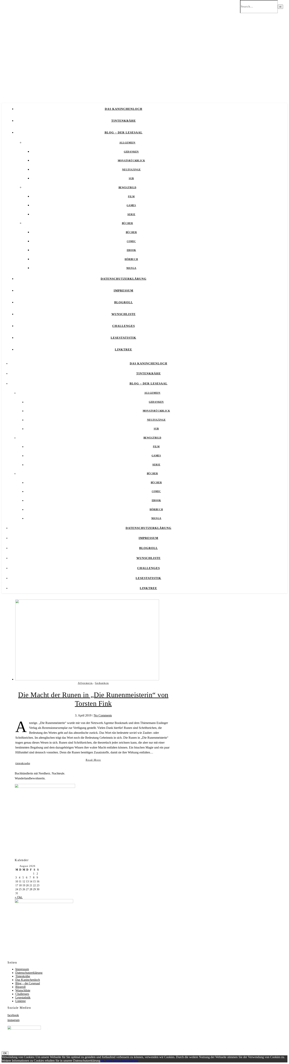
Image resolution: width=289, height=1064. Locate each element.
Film (131, 196)
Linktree (123, 349)
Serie (131, 214)
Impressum (123, 290)
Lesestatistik (123, 337)
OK (5, 1053)
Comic (131, 241)
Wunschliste (123, 314)
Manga (131, 268)
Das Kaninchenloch (123, 108)
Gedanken (131, 151)
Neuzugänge (131, 169)
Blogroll (123, 302)
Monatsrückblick (131, 160)
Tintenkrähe (123, 120)
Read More (93, 759)
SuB (131, 178)
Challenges (123, 325)
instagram (13, 1020)
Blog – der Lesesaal (124, 132)
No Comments (103, 715)
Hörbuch (131, 259)
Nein (108, 1060)
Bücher (127, 223)
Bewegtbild (127, 187)
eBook (131, 250)
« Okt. (19, 897)
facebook (13, 1015)
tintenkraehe (22, 763)
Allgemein (127, 142)
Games (131, 205)
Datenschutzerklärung (123, 278)
